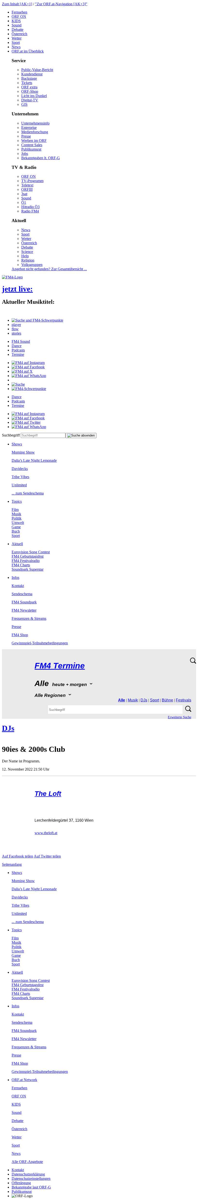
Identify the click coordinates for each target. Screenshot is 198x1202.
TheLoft (48, 793)
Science (27, 252)
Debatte (17, 29)
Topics (17, 501)
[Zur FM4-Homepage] (12, 277)
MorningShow (23, 452)
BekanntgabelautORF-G (31, 1187)
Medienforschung (34, 132)
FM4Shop (20, 635)
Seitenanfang (12, 864)
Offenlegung (21, 1183)
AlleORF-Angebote (27, 1162)
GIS (24, 104)
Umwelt (18, 523)
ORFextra (29, 87)
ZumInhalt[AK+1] (17, 4)
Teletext (27, 185)
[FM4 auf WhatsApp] (29, 376)
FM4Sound (21, 341)
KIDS (16, 21)
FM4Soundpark (24, 602)
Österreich (19, 34)
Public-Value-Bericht (37, 70)
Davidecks (20, 469)
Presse (26, 136)
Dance (16, 346)
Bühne (167, 700)
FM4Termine (60, 665)
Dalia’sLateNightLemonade (34, 460)
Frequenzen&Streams (29, 618)
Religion (27, 260)
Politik (16, 518)
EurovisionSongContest (31, 552)
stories (16, 333)
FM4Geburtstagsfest (27, 556)
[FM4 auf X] (22, 371)
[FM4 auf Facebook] (28, 367)
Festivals (183, 700)
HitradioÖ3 (30, 207)
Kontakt (18, 586)
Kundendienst (31, 74)
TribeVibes (20, 477)
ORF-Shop (29, 91)
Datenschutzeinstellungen (31, 1178)
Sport (16, 42)
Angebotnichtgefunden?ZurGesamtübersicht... (49, 269)
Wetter (16, 38)
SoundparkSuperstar (27, 569)
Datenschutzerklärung (28, 1174)
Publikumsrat (31, 149)
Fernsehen (19, 12)
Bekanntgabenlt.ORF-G (40, 158)
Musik (16, 514)
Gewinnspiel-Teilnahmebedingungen (40, 643)
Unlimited (19, 485)
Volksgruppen (31, 265)
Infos (15, 577)
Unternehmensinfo (35, 123)
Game (16, 527)
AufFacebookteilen (17, 856)
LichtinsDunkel (34, 96)
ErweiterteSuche (179, 717)
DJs (144, 700)
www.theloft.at (46, 833)
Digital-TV (29, 100)
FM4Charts (21, 565)
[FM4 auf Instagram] (28, 363)
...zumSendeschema (28, 493)
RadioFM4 (30, 211)
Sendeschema (22, 594)
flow (15, 329)
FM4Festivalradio (26, 561)
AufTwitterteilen (47, 856)
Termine (18, 354)
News (16, 47)
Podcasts (18, 350)
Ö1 (23, 202)
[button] (37, 320)
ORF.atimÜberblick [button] (28, 51)
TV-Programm (32, 181)
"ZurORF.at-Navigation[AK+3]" (61, 4)
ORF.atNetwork (24, 1080)
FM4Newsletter (24, 610)
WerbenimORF (34, 141)
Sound (16, 25)
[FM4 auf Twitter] (26, 422)
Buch (16, 531)
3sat (24, 194)
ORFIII (27, 189)
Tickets (26, 83)
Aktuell (17, 544)
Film (15, 510)
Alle (121, 700)
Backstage (29, 78)
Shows (17, 444)
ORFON (19, 16)
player (16, 325)
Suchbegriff (11, 435)
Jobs (24, 154)
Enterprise (29, 127)
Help (25, 256)
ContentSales (31, 145)
